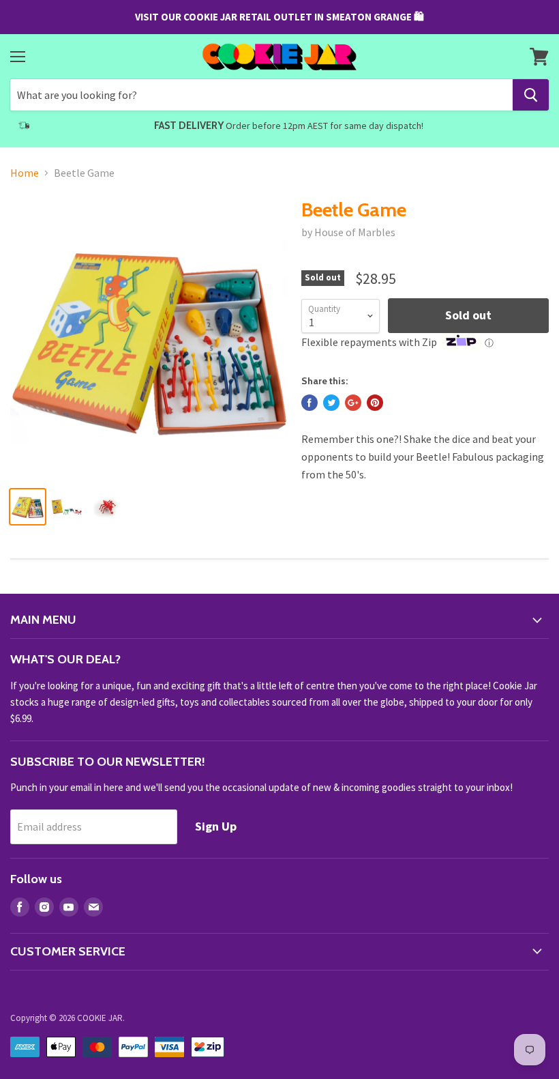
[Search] (531, 95)
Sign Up (216, 826)
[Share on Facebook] (309, 402)
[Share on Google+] (353, 402)
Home (24, 173)
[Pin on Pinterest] (375, 402)
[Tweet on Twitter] (331, 402)
